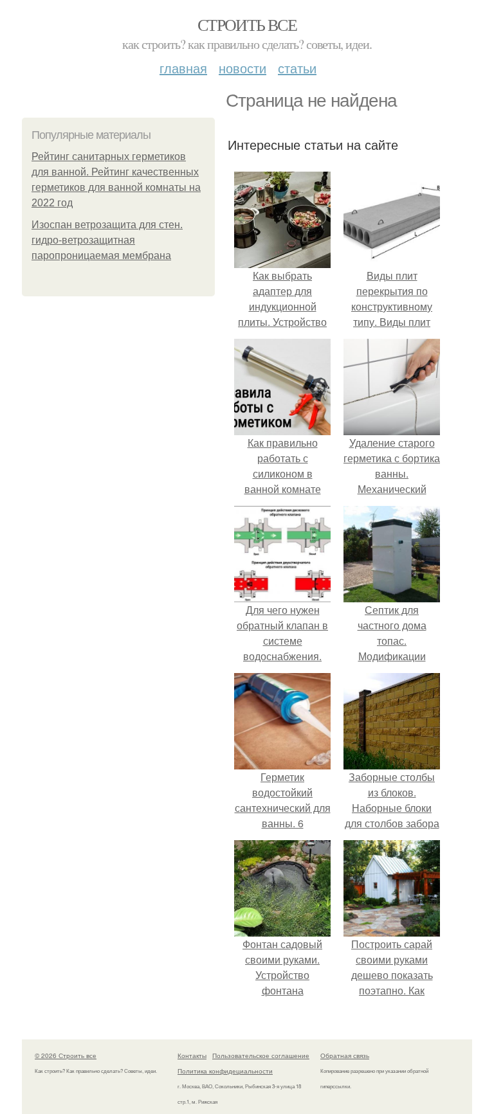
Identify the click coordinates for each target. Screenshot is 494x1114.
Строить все (247, 24)
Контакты (192, 1055)
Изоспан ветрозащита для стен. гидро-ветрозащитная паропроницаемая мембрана (107, 240)
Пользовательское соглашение (260, 1055)
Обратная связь (344, 1055)
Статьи (297, 67)
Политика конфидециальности (225, 1070)
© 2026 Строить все (65, 1055)
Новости (242, 67)
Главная (183, 67)
